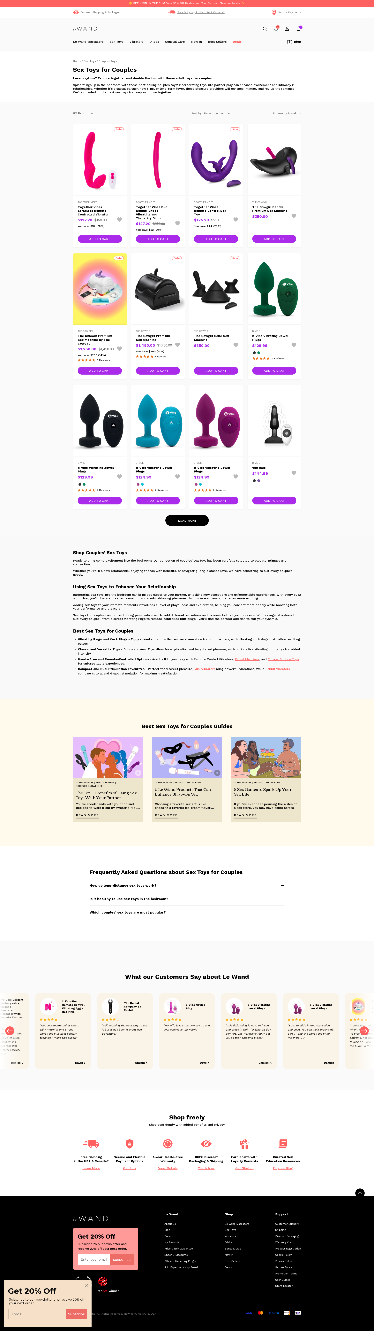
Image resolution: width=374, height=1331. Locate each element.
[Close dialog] (86, 1285)
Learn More (91, 1168)
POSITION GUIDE (105, 782)
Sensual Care (175, 41)
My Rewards (171, 1242)
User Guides (282, 1279)
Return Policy (283, 1267)
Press (167, 1236)
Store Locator (284, 1285)
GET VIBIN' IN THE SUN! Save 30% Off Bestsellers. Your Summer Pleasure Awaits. (187, 3)
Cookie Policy (283, 1254)
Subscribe (76, 1314)
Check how (206, 1168)
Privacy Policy (283, 1261)
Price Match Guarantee (178, 1248)
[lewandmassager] (85, 29)
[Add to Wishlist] (119, 219)
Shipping (280, 1229)
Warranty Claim (284, 1242)
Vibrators (136, 41)
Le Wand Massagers (88, 41)
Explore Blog (283, 1168)
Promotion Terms (286, 1273)
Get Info (129, 1168)
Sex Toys (116, 41)
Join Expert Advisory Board (181, 1267)
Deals (237, 41)
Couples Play (163, 782)
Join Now (122, 1259)
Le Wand (171, 1214)
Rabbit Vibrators (277, 669)
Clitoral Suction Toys (283, 659)
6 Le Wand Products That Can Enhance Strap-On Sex (183, 791)
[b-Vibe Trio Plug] (259, 481)
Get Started (244, 1168)
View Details (167, 1168)
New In (196, 41)
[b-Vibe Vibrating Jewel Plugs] (254, 353)
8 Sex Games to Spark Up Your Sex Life (263, 791)
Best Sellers (217, 41)
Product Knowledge (89, 786)
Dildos (154, 41)
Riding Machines (247, 659)
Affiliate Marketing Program (181, 1261)
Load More (187, 520)
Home (77, 61)
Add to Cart (99, 239)
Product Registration (288, 1248)
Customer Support (287, 1223)
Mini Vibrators (204, 669)
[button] (364, 1031)
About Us (170, 1223)
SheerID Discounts (176, 1254)
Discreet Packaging (287, 1236)
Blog (167, 1229)
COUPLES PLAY (84, 782)
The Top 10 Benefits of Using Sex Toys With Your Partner (106, 795)
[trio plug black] (254, 481)
